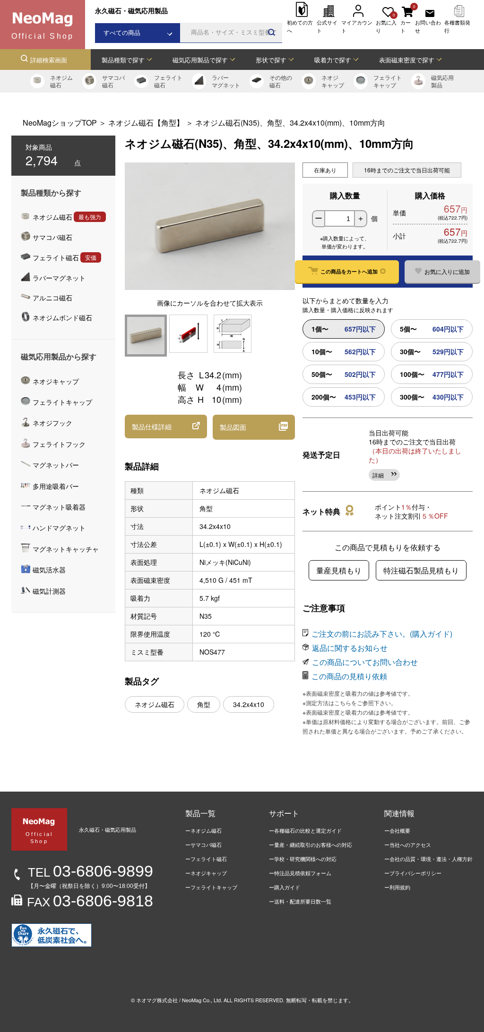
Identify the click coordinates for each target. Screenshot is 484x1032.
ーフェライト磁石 (206, 858)
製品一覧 (200, 813)
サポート (284, 813)
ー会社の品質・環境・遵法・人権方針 (428, 858)
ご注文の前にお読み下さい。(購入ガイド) (381, 633)
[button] (166, 426)
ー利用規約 (397, 887)
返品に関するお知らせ (350, 647)
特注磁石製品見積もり (421, 570)
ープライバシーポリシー (412, 873)
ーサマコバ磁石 (203, 844)
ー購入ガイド (284, 887)
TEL (90, 872)
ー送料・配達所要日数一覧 (300, 901)
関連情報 (399, 813)
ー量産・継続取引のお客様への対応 (310, 844)
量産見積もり (339, 570)
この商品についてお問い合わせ (365, 662)
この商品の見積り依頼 (349, 676)
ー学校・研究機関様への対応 (303, 858)
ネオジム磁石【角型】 (146, 122)
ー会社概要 (397, 830)
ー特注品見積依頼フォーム (300, 873)
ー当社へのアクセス (407, 844)
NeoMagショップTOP (60, 122)
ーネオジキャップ (206, 873)
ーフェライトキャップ (211, 887)
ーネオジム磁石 (203, 830)
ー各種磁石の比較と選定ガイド (305, 830)
